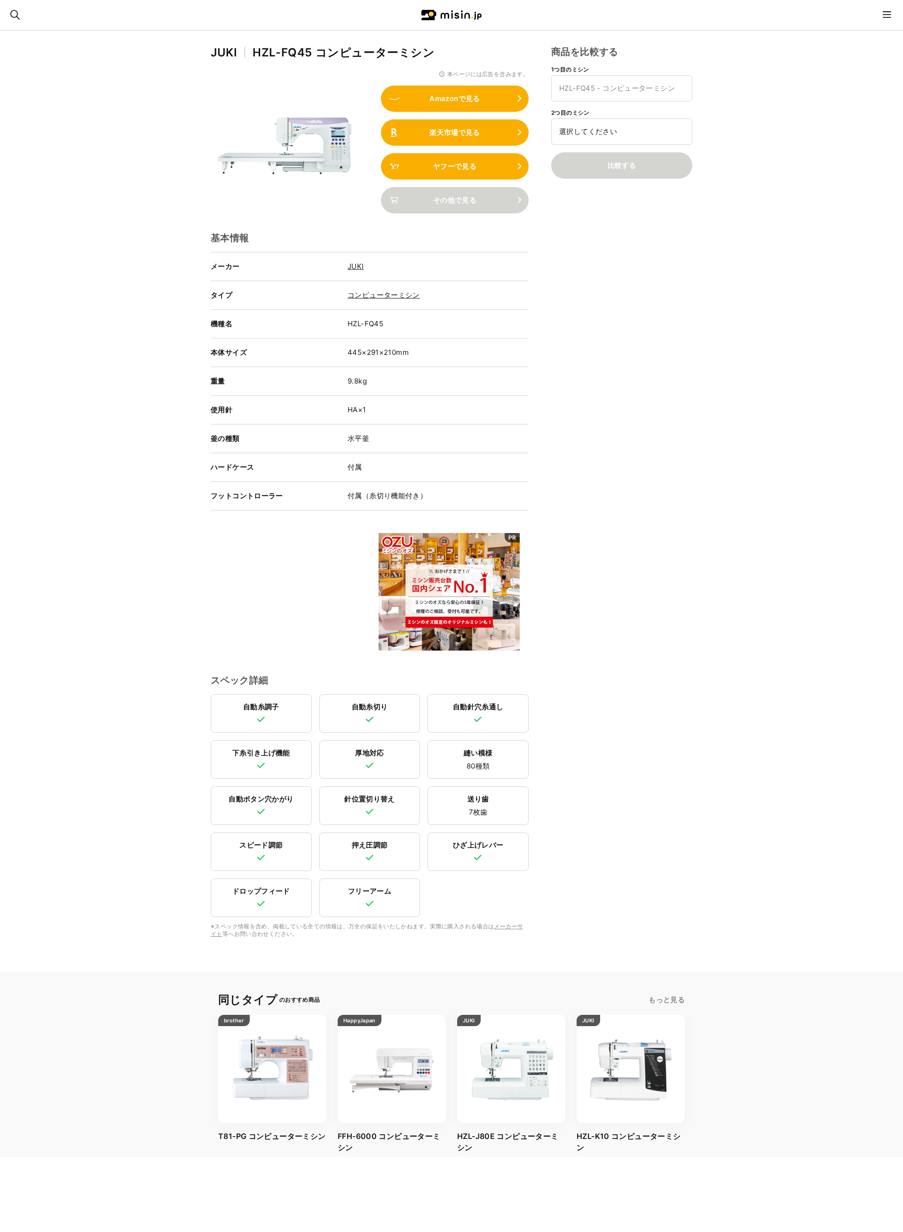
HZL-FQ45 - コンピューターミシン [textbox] (617, 88)
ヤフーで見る (454, 166)
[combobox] (621, 88)
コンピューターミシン (384, 294)
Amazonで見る (454, 98)
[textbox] (621, 131)
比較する (622, 165)
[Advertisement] (290, 592)
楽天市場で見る (454, 132)
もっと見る (667, 999)
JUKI (356, 266)
